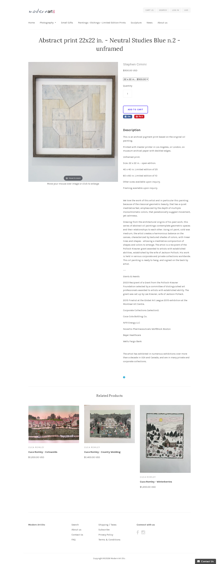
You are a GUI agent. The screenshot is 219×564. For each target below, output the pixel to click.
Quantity (127, 85)
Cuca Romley (36, 447)
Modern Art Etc (36, 524)
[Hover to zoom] (73, 121)
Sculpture (136, 22)
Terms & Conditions (109, 539)
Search (75, 524)
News (150, 22)
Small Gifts (67, 22)
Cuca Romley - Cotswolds (42, 452)
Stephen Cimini (135, 64)
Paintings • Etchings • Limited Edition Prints (102, 22)
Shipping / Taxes (107, 524)
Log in (175, 10)
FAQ (74, 539)
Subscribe (104, 529)
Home (31, 22)
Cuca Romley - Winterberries (156, 481)
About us (162, 22)
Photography (46, 22)
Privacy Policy (105, 534)
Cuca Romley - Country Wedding (102, 452)
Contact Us (77, 534)
